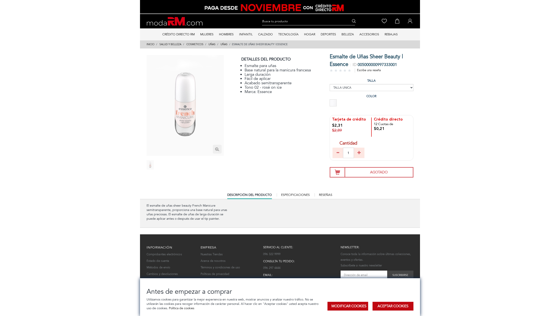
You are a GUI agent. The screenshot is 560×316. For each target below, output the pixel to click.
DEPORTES (328, 34)
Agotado (379, 172)
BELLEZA (347, 34)
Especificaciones (295, 195)
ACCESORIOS (369, 34)
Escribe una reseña (369, 70)
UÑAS (211, 44)
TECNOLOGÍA (288, 34)
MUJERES (207, 34)
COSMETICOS (194, 44)
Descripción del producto (249, 196)
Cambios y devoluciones (162, 274)
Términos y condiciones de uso (220, 267)
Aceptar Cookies (393, 306)
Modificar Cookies (348, 306)
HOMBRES (226, 34)
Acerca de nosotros (213, 261)
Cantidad (348, 143)
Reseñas (325, 195)
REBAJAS (391, 34)
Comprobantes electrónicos (164, 254)
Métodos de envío (158, 267)
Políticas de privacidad (215, 274)
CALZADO (265, 34)
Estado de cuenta (158, 261)
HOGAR (309, 34)
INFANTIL (246, 34)
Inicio (150, 44)
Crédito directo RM (178, 34)
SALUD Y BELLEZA (170, 44)
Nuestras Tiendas (212, 254)
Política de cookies (181, 308)
